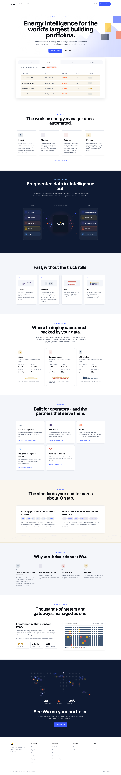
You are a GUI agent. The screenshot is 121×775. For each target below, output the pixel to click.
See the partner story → (55, 464)
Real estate (55, 750)
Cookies (96, 750)
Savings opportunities (50, 62)
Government (55, 756)
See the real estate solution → (57, 440)
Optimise (33, 756)
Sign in (95, 4)
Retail (53, 753)
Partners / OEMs (56, 759)
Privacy (96, 746)
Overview (33, 746)
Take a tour (67, 50)
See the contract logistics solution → (28, 440)
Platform (21, 4)
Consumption (29, 62)
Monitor (33, 753)
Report (33, 762)
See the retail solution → (85, 440)
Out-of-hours (71, 62)
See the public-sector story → (26, 467)
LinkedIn (75, 750)
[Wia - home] (12, 4)
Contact (37, 4)
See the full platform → (60, 160)
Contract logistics (56, 746)
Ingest (33, 750)
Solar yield (92, 62)
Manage (33, 759)
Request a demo (104, 4)
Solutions (29, 4)
